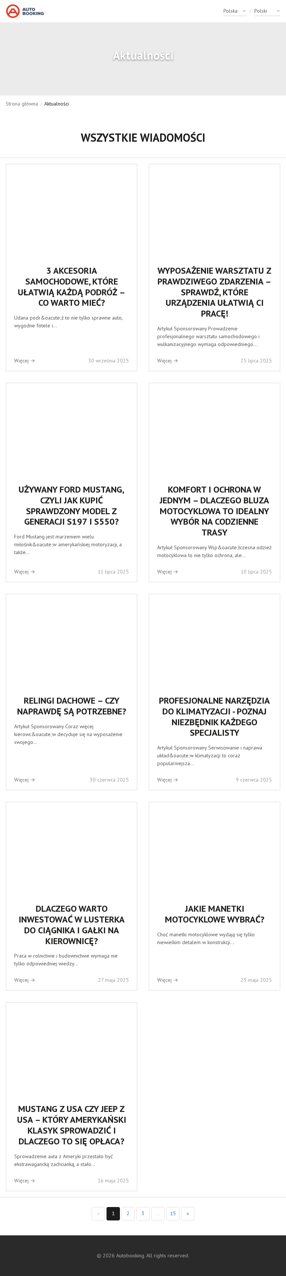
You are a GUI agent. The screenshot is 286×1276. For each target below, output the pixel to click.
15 (173, 1213)
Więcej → (24, 360)
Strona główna (22, 103)
